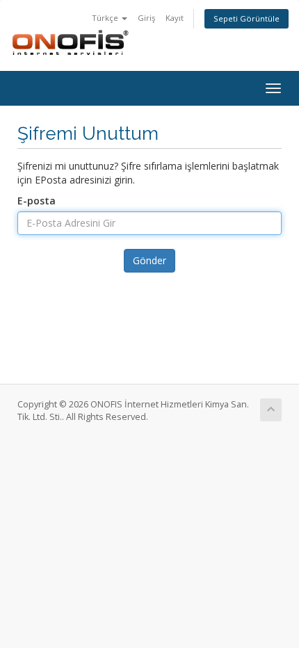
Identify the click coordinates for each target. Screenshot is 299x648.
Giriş (146, 18)
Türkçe (106, 18)
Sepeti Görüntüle (246, 18)
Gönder (149, 260)
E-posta (36, 200)
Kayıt (174, 18)
